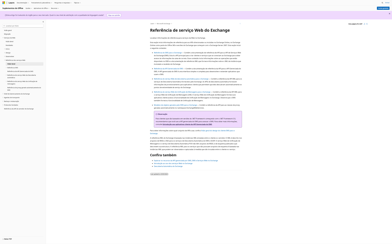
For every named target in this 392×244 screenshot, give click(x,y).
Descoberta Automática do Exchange (168, 166)
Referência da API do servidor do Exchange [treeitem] (19, 109)
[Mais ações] (240, 23)
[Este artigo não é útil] (367, 24)
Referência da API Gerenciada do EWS (168, 68)
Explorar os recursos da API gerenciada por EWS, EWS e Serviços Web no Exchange (186, 160)
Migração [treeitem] (7, 34)
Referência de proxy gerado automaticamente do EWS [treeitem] (24, 89)
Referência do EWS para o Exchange (168, 53)
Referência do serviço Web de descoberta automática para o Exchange (181, 79)
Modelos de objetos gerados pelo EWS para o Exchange (175, 105)
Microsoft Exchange (163, 24)
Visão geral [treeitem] (8, 30)
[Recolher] (43, 22)
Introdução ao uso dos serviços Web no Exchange (173, 163)
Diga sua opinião (114, 15)
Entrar (387, 3)
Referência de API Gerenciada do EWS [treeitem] (20, 71)
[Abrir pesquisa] (382, 3)
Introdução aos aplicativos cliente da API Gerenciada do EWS (187, 124)
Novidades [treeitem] (9, 45)
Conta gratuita (383, 8)
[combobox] (22, 26)
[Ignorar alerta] (389, 13)
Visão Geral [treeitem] (9, 41)
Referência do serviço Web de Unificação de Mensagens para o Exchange (182, 92)
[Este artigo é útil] (364, 24)
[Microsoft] (3, 2)
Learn (152, 24)
